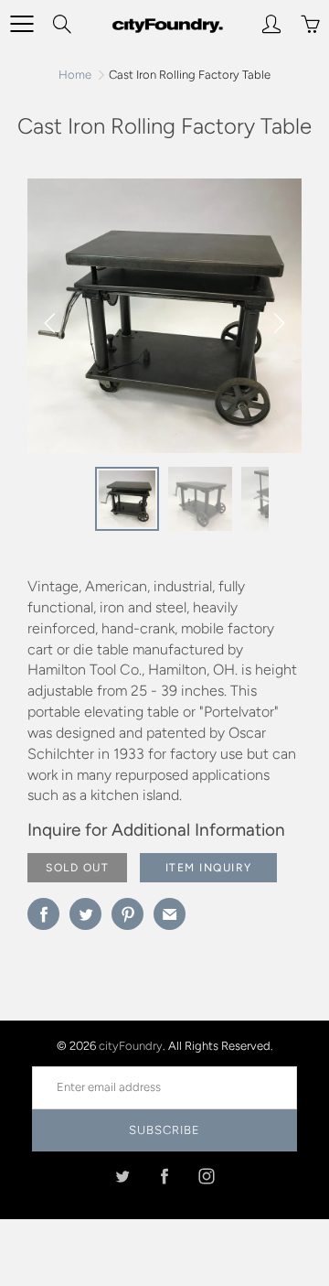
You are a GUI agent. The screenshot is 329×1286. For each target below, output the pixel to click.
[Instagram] (207, 1177)
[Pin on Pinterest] (127, 914)
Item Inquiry (208, 867)
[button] (279, 323)
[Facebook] (165, 1177)
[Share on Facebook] (43, 914)
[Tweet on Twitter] (85, 914)
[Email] (170, 914)
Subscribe (164, 1130)
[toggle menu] (21, 24)
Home (74, 74)
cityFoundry (131, 1046)
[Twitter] (123, 1177)
